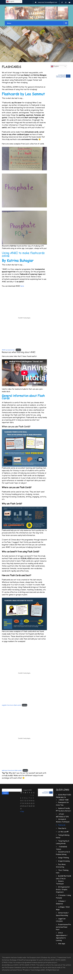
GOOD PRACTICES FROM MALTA (63, 796)
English (56, 66)
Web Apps (61, 944)
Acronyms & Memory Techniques (62, 820)
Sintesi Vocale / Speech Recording (62, 914)
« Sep (22, 811)
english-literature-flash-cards (11, 705)
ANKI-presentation (8, 350)
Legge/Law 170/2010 (60, 920)
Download (18, 350)
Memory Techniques (60, 882)
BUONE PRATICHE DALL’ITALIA (63, 877)
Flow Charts (62, 828)
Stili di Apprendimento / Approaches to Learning (61, 936)
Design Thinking (63, 858)
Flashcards (61, 825)
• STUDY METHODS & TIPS (62, 815)
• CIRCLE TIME (63, 800)
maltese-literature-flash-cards (11, 770)
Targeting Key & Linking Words (62, 842)
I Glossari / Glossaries (61, 902)
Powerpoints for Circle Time (62, 803)
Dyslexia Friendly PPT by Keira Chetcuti (63, 809)
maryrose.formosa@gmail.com (47, 2)
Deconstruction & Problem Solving (63, 853)
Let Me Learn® (63, 832)
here (22, 286)
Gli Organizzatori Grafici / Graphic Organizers (63, 889)
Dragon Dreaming (64, 861)
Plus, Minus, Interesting (61, 865)
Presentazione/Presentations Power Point (63, 926)
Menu (9, 23)
